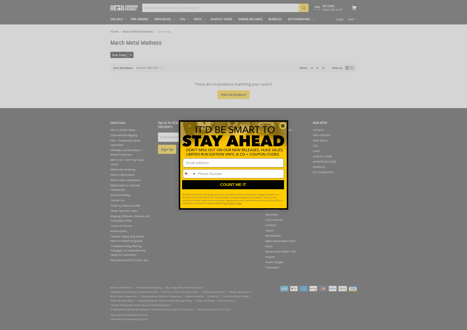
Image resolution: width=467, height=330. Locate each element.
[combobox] (189, 173)
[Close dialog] (282, 126)
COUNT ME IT (233, 184)
